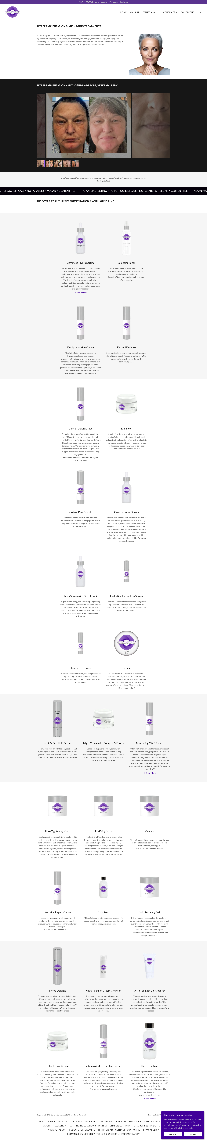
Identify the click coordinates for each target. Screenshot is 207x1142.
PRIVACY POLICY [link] (150, 1130)
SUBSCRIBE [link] (142, 1126)
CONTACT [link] (120, 1130)
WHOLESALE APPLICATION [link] (89, 1121)
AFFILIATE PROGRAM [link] (115, 1121)
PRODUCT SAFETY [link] (130, 1134)
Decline (172, 1134)
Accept (193, 1134)
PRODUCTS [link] (73, 1130)
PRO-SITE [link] (130, 1126)
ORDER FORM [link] (157, 1126)
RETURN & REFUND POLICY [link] (81, 1134)
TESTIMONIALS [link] (106, 1130)
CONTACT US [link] (187, 12)
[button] (151, 12)
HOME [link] (123, 12)
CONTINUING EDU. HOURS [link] (83, 1126)
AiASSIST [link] (134, 12)
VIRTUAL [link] (52, 1130)
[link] (12, 12)
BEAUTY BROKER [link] (159, 1121)
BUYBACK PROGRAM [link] (138, 1121)
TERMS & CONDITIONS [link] (108, 1134)
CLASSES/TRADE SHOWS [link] (55, 1126)
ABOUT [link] (62, 1130)
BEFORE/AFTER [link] (88, 1130)
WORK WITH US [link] (66, 1121)
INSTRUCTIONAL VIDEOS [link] (111, 1126)
